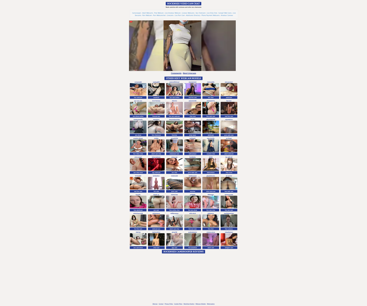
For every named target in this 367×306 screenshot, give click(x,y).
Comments (176, 73)
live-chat (211, 229)
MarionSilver (156, 232)
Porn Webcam (147, 15)
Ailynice (174, 101)
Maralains (156, 119)
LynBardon (156, 176)
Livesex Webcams (188, 13)
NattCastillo (210, 82)
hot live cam (138, 229)
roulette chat (211, 154)
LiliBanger (211, 195)
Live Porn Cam (180, 15)
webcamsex (192, 154)
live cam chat (210, 210)
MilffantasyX (174, 213)
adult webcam (228, 154)
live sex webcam (174, 116)
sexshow (156, 97)
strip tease (192, 135)
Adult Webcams (147, 13)
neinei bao (174, 195)
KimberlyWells (138, 119)
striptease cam (174, 154)
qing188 (174, 232)
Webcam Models (201, 304)
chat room (229, 172)
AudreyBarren (192, 232)
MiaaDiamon (229, 232)
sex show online (138, 116)
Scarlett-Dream (138, 138)
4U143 (193, 119)
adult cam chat (156, 154)
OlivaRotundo (229, 195)
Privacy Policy (169, 304)
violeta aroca (211, 232)
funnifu (138, 195)
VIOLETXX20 (174, 176)
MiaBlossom (193, 176)
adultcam (229, 97)
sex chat (211, 97)
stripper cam (229, 248)
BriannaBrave (156, 157)
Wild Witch (192, 213)
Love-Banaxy (156, 101)
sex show (138, 135)
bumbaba (193, 157)
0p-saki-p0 (228, 157)
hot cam (156, 191)
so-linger (229, 138)
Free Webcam (159, 13)
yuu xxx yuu (138, 101)
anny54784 (174, 138)
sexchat (192, 191)
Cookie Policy (178, 304)
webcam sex (156, 229)
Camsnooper (136, 13)
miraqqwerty (211, 101)
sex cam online (174, 97)
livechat (174, 135)
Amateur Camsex (227, 15)
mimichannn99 (138, 213)
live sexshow (192, 248)
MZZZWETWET (192, 82)
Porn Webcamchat (159, 15)
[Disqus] (183, 278)
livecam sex (156, 116)
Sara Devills (210, 138)
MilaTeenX (211, 213)
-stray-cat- (174, 157)
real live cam (193, 97)
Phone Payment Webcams (211, 15)
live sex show (192, 210)
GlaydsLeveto (211, 176)
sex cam (156, 210)
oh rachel (229, 176)
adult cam (211, 248)
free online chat (174, 210)
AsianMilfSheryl (174, 82)
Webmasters (211, 304)
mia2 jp (138, 232)
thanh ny (156, 195)
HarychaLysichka (174, 119)
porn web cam (228, 135)
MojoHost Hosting (189, 304)
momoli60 (138, 176)
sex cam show (138, 248)
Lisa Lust (228, 101)
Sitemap (155, 304)
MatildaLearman (229, 213)
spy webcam (156, 172)
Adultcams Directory (193, 15)
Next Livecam (189, 73)
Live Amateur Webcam (173, 13)
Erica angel (138, 157)
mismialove (229, 119)
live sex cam (229, 210)
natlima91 (192, 138)
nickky (156, 138)
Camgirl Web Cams (225, 13)
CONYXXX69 (138, 82)
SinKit (211, 157)
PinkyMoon (156, 213)
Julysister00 (192, 101)
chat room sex (210, 191)
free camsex (229, 229)
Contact (161, 304)
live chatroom (156, 135)
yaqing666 (156, 82)
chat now (193, 116)
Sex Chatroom (201, 13)
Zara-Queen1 (229, 82)
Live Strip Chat (212, 13)
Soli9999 (192, 195)
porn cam (174, 191)
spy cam (174, 248)
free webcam (138, 97)
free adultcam (138, 210)
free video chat (138, 154)
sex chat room (138, 172)
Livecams (170, 15)
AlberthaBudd (210, 119)
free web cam (210, 116)
